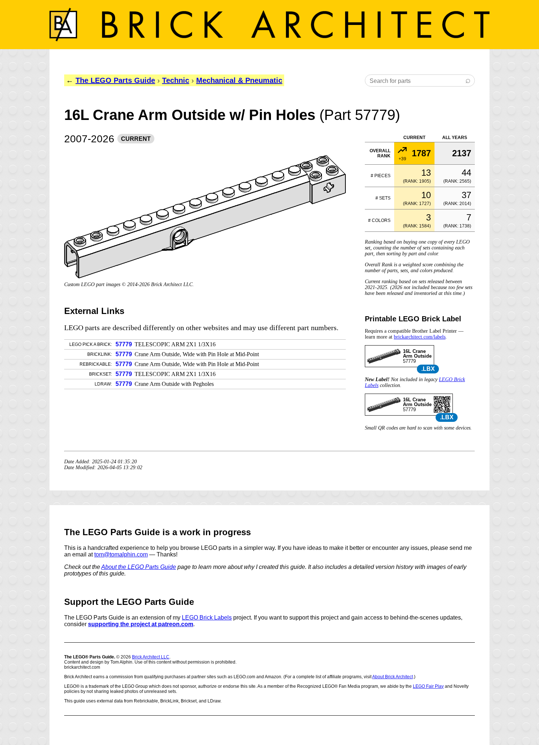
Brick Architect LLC (150, 657)
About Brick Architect (392, 676)
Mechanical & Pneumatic (239, 80)
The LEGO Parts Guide (115, 80)
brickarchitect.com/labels (419, 337)
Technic (175, 80)
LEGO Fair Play (428, 686)
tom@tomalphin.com (121, 554)
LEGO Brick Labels (207, 617)
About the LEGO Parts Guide (138, 567)
